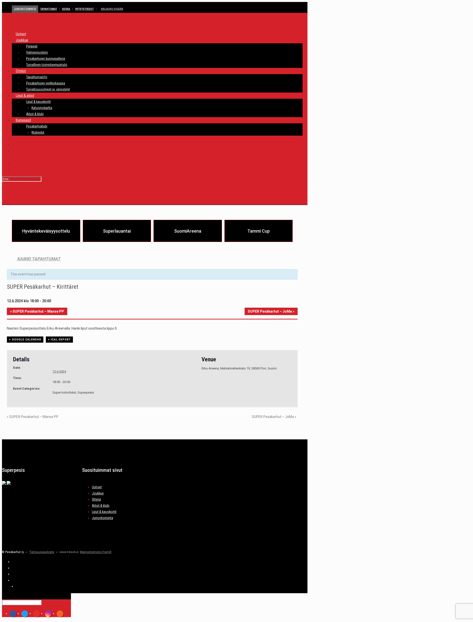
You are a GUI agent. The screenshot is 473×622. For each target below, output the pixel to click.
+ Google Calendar (25, 339)
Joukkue (98, 493)
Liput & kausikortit (104, 512)
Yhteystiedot (84, 9)
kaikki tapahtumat (39, 258)
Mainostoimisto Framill (95, 552)
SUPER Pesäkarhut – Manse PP (37, 311)
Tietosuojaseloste (41, 552)
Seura (66, 9)
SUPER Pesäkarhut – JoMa (271, 311)
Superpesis (86, 392)
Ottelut (96, 499)
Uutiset (97, 487)
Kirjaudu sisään (112, 9)
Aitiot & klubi (100, 506)
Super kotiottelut (64, 392)
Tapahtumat (48, 9)
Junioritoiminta (25, 9)
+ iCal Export (59, 339)
